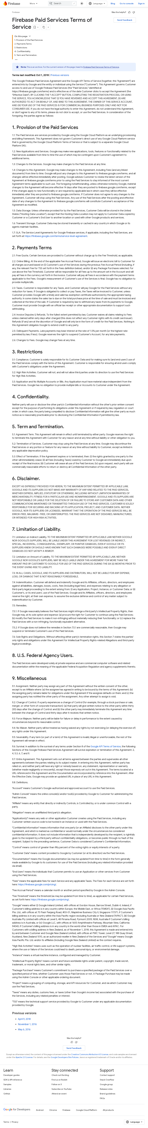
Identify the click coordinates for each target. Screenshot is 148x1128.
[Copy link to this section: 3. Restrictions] (45, 352)
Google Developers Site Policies (64, 1057)
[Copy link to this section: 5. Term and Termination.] (67, 427)
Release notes (106, 1089)
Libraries (7, 1089)
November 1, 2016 (27, 1024)
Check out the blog (60, 1075)
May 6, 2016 (24, 1029)
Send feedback (124, 20)
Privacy (15, 1122)
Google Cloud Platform (86, 1110)
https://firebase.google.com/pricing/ (37, 884)
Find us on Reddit (59, 1079)
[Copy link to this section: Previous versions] (39, 1013)
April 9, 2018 (24, 1019)
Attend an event (59, 1093)
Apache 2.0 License (24, 1057)
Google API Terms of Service (105, 746)
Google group (106, 1084)
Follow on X (57, 1084)
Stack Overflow (107, 1079)
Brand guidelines (107, 1093)
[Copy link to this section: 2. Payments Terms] (55, 248)
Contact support (107, 1075)
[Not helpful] (134, 12)
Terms (6, 1122)
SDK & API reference (12, 1079)
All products (108, 1110)
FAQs (102, 1098)
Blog (113, 3)
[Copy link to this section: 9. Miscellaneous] (49, 678)
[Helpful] (129, 12)
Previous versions (60, 75)
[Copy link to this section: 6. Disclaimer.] (43, 479)
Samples (7, 1084)
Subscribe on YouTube (61, 1089)
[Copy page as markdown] (43, 27)
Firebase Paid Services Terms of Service (101, 67)
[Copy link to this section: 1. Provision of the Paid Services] (81, 127)
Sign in (141, 3)
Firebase (16, 12)
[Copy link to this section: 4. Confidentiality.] (52, 397)
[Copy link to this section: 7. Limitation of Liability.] (64, 529)
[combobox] (62, 3)
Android (40, 1110)
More (32, 3)
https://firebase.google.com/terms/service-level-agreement (56, 236)
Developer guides (11, 1075)
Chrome (53, 1110)
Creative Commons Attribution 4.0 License (89, 1054)
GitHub (6, 1093)
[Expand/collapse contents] (30, 36)
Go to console (127, 3)
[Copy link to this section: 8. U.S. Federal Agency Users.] (76, 656)
